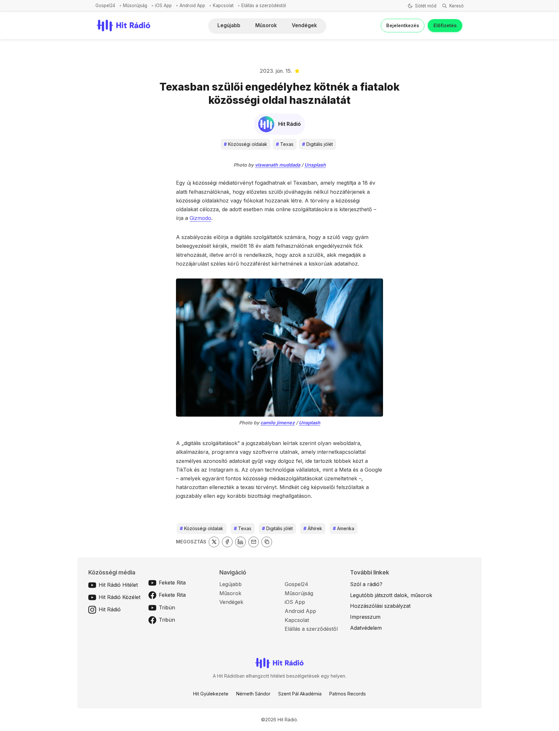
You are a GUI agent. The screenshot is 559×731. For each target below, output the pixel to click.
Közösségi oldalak (245, 144)
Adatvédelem (366, 628)
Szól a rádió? (366, 584)
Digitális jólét (317, 144)
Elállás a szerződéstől (263, 5)
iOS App (163, 5)
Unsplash (315, 165)
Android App (192, 5)
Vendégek (304, 25)
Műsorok (266, 25)
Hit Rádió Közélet (119, 597)
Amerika (343, 528)
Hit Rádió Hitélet (118, 585)
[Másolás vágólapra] (266, 542)
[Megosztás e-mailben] (253, 542)
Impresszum (365, 617)
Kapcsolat (223, 5)
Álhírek (312, 528)
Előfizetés (444, 25)
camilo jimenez (277, 422)
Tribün (167, 607)
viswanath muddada (277, 165)
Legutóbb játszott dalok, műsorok (391, 595)
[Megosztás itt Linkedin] (240, 542)
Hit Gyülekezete (210, 693)
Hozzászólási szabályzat (380, 606)
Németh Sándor (253, 693)
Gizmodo (200, 218)
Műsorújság (135, 5)
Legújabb (228, 25)
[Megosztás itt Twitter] (214, 542)
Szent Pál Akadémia (300, 693)
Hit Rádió (110, 609)
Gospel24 (105, 5)
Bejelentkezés (402, 25)
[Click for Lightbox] (279, 347)
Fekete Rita (172, 582)
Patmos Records (347, 693)
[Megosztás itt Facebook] (227, 542)
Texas (284, 144)
